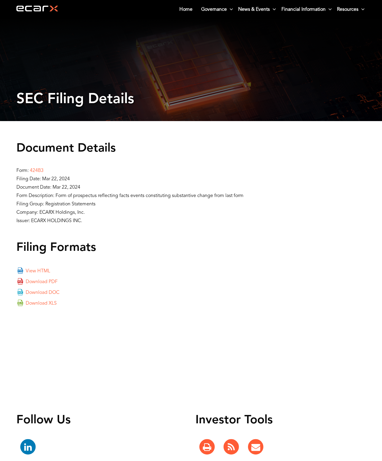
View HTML (38, 271)
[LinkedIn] (28, 447)
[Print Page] (207, 447)
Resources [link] (347, 9)
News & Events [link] (254, 9)
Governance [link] (214, 9)
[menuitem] (186, 9)
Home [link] (185, 9)
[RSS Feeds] (231, 447)
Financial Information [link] (303, 9)
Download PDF (42, 282)
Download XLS (41, 303)
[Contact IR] (256, 447)
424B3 (37, 170)
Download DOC (42, 292)
